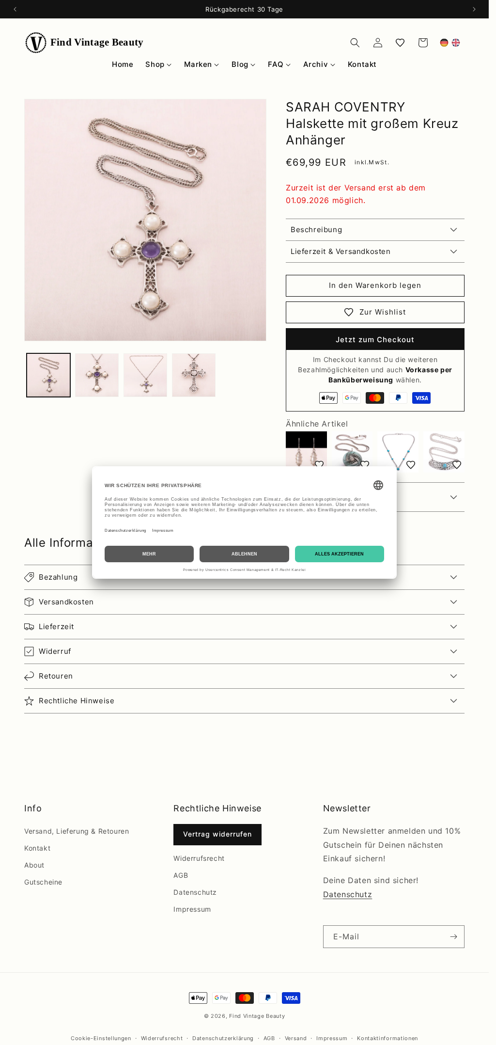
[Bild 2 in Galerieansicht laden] (97, 375)
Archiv (315, 64)
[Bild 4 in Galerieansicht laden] (194, 375)
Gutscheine (43, 882)
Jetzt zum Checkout (375, 339)
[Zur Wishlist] (319, 465)
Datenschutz (195, 892)
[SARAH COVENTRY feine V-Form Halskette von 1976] (397, 452)
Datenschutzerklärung (223, 1038)
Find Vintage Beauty (257, 1016)
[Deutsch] (444, 43)
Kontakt (362, 64)
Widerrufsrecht (198, 858)
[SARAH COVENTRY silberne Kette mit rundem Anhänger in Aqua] (352, 452)
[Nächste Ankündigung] (474, 9)
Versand (296, 1038)
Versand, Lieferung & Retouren (76, 831)
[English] (456, 43)
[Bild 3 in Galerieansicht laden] (145, 375)
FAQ (275, 64)
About (34, 865)
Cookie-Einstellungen (101, 1038)
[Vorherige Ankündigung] (15, 9)
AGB (180, 875)
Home (122, 64)
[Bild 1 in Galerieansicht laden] (48, 375)
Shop (154, 64)
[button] (355, 42)
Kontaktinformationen (387, 1038)
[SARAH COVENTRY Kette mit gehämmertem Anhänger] (444, 452)
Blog (240, 64)
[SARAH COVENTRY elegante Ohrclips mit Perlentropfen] (306, 452)
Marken (198, 64)
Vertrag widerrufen (217, 834)
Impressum (192, 909)
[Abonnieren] (453, 936)
